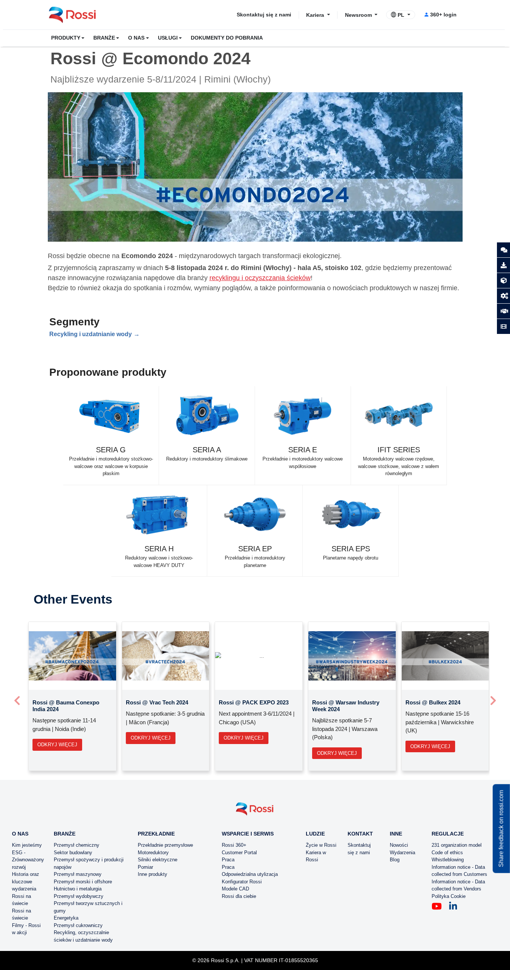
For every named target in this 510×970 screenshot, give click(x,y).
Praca (228, 859)
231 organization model (457, 845)
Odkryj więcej (57, 744)
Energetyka (66, 918)
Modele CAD (235, 889)
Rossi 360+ (234, 845)
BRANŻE (104, 38)
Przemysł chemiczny (76, 845)
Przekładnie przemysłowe (165, 845)
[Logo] (255, 812)
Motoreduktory (153, 852)
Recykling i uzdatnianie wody (90, 334)
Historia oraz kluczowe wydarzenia (25, 881)
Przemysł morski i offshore (83, 881)
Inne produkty (152, 874)
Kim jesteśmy (27, 845)
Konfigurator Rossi (242, 881)
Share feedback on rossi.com (501, 828)
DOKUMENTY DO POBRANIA (227, 38)
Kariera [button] (316, 15)
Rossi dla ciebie (239, 896)
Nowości (399, 845)
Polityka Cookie (449, 896)
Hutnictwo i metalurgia (78, 889)
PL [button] (401, 15)
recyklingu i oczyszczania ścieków (260, 278)
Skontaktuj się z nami (264, 15)
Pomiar (145, 867)
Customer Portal (239, 852)
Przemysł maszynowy (78, 874)
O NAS (136, 38)
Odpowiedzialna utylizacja (250, 874)
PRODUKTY (65, 38)
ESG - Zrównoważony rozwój (28, 860)
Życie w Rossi (321, 845)
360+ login (443, 15)
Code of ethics (447, 852)
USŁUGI (168, 38)
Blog (394, 859)
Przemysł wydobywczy (78, 896)
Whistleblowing (448, 859)
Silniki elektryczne (157, 859)
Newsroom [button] (359, 15)
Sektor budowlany (73, 852)
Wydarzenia (402, 852)
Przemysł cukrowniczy (78, 925)
